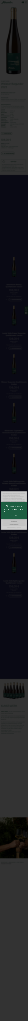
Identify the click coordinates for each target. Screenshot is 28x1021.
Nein (16, 515)
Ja (11, 515)
